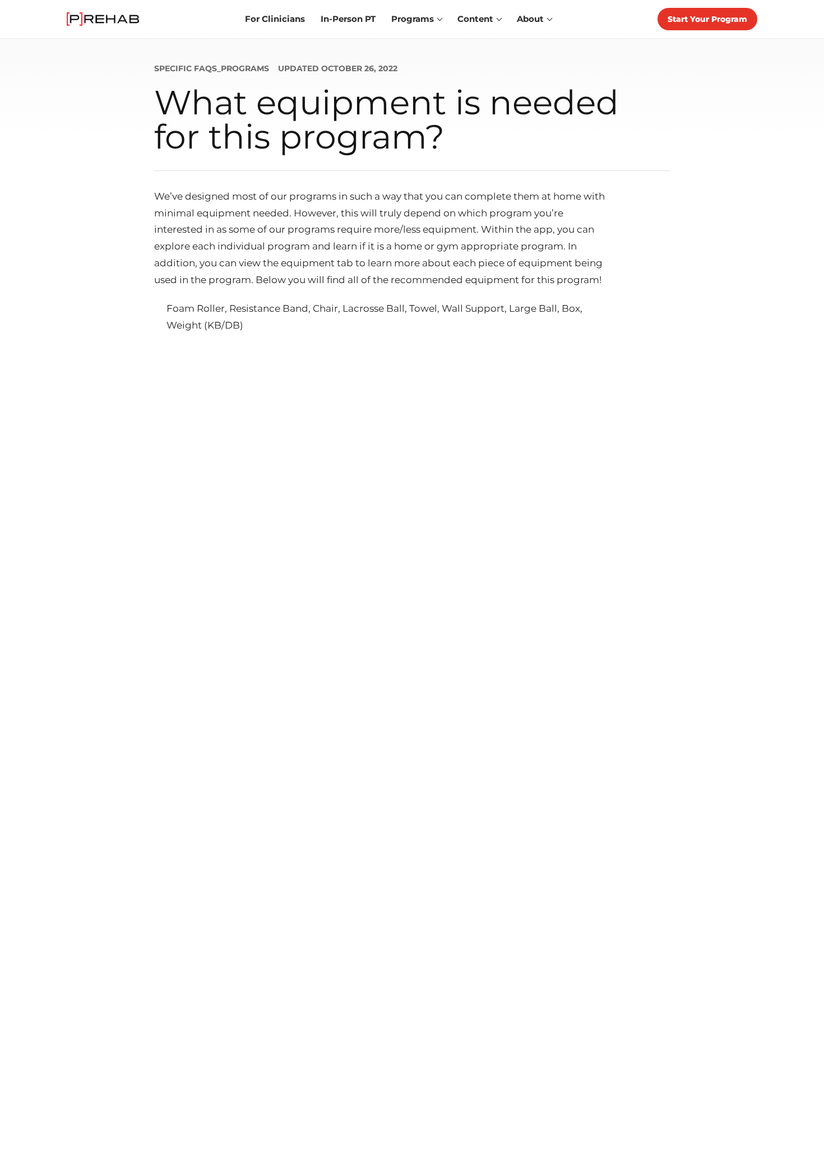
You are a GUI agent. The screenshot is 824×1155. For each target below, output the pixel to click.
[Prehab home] (103, 19)
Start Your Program (707, 19)
